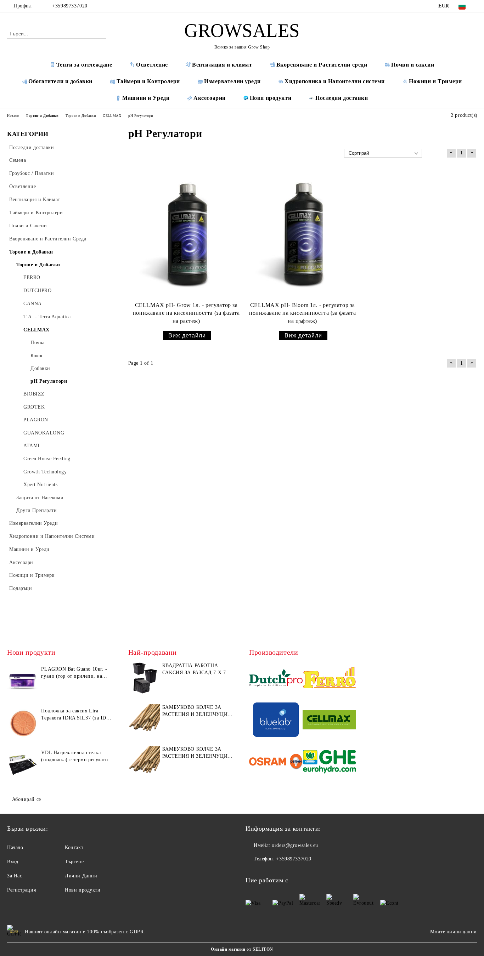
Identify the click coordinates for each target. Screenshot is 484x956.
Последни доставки (341, 98)
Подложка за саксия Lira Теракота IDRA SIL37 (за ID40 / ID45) (76, 715)
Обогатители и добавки (60, 81)
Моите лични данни (453, 931)
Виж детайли (187, 335)
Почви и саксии (412, 65)
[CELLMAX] (329, 721)
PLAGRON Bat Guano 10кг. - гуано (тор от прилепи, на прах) (74, 673)
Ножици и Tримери (435, 81)
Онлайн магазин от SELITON (242, 949)
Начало (15, 847)
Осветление (152, 65)
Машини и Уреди (145, 98)
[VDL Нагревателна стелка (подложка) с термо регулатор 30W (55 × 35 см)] (23, 765)
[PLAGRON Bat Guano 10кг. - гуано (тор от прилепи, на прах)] (23, 682)
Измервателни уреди (232, 81)
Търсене (74, 861)
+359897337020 (69, 5)
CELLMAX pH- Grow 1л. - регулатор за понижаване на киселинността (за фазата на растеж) (186, 313)
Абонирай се (26, 799)
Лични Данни (81, 875)
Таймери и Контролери (148, 81)
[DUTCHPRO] (276, 679)
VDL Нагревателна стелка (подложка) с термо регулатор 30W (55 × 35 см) (76, 756)
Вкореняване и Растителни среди (321, 65)
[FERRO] (329, 679)
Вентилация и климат (222, 65)
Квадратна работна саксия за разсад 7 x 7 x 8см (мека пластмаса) (196, 669)
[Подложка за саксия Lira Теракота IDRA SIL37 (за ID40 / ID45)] (23, 723)
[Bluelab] (276, 721)
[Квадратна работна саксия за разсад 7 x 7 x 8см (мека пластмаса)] (144, 678)
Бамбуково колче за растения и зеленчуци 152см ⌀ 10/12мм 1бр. (194, 711)
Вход (12, 861)
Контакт (74, 847)
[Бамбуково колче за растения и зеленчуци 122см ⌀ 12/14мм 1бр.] (144, 762)
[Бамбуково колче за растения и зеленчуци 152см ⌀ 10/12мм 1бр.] (144, 720)
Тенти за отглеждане (84, 65)
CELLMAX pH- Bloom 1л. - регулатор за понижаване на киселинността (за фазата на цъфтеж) (302, 313)
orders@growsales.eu (295, 845)
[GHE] (329, 763)
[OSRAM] (276, 763)
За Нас (14, 875)
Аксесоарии (209, 98)
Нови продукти (270, 98)
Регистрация (21, 890)
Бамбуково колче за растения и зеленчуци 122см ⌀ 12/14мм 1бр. (194, 753)
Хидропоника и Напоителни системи (335, 81)
